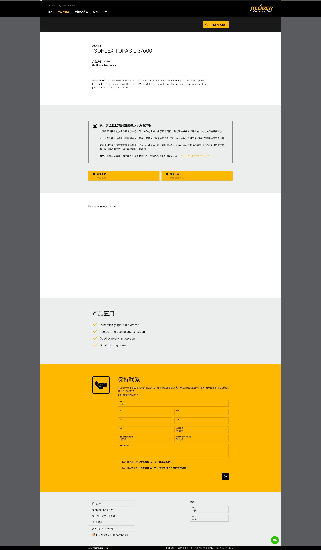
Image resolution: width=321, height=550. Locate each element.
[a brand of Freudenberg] (98, 548)
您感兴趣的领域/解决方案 (183, 437)
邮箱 (121, 428)
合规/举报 (97, 522)
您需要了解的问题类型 (126, 437)
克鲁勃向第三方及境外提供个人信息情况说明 (163, 468)
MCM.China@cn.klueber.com (195, 155)
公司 (177, 410)
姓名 (121, 410)
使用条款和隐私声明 (102, 509)
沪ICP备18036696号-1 (103, 528)
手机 (177, 419)
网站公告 (97, 503)
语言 (193, 516)
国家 (121, 401)
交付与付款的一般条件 (103, 516)
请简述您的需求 (124, 445)
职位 (121, 419)
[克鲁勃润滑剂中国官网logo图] (261, 8)
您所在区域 (179, 428)
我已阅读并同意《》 (147, 462)
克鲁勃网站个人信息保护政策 (155, 462)
